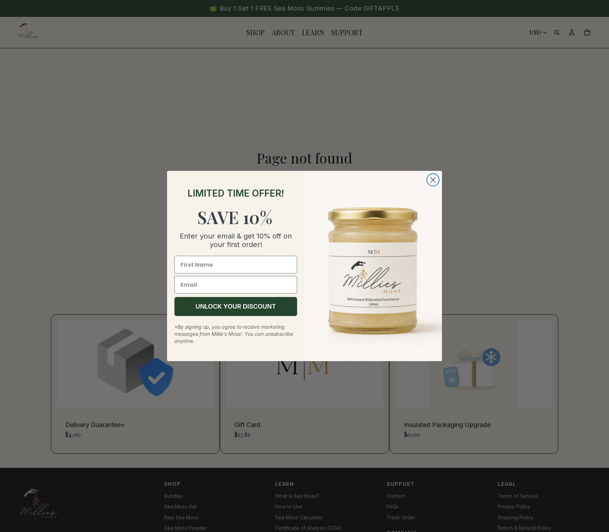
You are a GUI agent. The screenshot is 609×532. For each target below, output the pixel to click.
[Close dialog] (433, 180)
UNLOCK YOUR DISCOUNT (236, 306)
